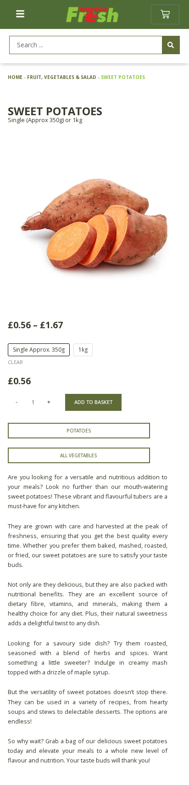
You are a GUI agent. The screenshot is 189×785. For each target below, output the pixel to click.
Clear (15, 362)
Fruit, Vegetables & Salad (61, 77)
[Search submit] (170, 45)
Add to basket (93, 401)
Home (15, 77)
